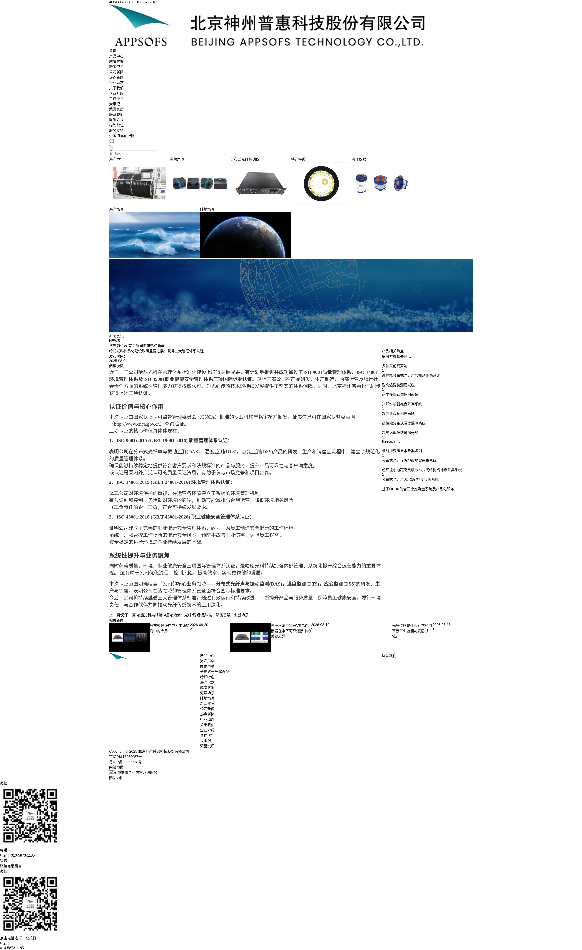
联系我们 (116, 114)
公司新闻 (116, 72)
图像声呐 (207, 666)
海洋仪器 (207, 682)
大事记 (114, 104)
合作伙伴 (116, 99)
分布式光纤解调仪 (214, 672)
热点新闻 (116, 77)
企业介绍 (116, 93)
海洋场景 (207, 693)
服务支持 (116, 130)
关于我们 (116, 88)
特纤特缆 (207, 677)
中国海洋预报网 (122, 136)
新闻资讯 (116, 67)
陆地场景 (207, 698)
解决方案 (116, 61)
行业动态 (116, 83)
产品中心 (116, 56)
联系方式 (116, 120)
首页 (112, 51)
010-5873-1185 (12, 948)
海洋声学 (207, 661)
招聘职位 (116, 125)
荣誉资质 (116, 109)
